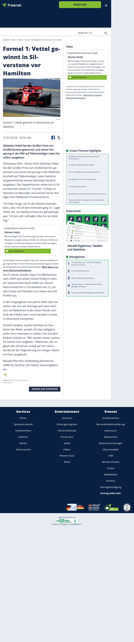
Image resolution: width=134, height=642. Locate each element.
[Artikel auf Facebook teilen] (53, 137)
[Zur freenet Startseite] (10, 4)
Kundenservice (111, 418)
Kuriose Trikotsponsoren (78, 186)
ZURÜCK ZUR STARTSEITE (45, 389)
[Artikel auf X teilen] (58, 137)
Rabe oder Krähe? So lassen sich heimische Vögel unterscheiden (86, 201)
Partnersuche (23, 449)
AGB (110, 455)
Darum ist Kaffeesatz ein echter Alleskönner (84, 172)
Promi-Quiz (67, 436)
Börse (23, 418)
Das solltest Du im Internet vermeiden (82, 179)
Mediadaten (110, 474)
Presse (110, 468)
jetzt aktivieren (16, 251)
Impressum (111, 430)
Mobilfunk (80, 4)
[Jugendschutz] (67, 520)
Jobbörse (23, 436)
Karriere (110, 480)
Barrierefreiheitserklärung (110, 424)
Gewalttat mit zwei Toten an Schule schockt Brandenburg (84, 157)
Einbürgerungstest (67, 424)
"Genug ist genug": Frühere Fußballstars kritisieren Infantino (86, 263)
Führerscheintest (67, 430)
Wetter (23, 443)
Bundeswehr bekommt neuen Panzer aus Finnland (87, 194)
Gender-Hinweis (111, 461)
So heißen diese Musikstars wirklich (81, 165)
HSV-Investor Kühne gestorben (82, 278)
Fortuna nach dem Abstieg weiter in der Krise (87, 292)
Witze (67, 461)
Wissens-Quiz (67, 455)
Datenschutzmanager (110, 443)
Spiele (67, 443)
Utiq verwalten (111, 449)
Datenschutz (111, 436)
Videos (67, 449)
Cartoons (67, 418)
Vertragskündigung (110, 486)
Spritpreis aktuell (23, 424)
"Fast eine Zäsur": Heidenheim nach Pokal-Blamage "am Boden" (86, 285)
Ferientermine (23, 430)
